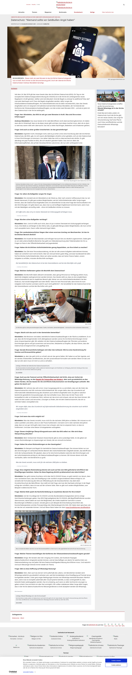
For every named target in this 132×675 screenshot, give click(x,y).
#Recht (22, 618)
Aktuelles (34, 4)
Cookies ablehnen (116, 665)
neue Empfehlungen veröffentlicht (78, 507)
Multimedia (62, 12)
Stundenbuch (78, 12)
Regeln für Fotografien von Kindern (49, 379)
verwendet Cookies (28, 672)
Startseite (28, 4)
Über (108, 12)
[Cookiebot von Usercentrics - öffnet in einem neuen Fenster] (13, 672)
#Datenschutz (15, 618)
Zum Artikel (19, 602)
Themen (34, 12)
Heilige (92, 12)
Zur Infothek (19, 372)
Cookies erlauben (116, 660)
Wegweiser (48, 12)
